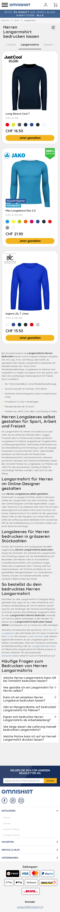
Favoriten (8, 841)
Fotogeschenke (11, 835)
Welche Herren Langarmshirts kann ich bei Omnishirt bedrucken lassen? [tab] (29, 679)
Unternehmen (10, 857)
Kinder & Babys (11, 829)
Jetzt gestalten (30, 138)
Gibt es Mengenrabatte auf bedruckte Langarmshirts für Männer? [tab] (29, 708)
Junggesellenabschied (43, 646)
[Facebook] (4, 800)
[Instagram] (13, 800)
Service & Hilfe (11, 849)
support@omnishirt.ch (30, 907)
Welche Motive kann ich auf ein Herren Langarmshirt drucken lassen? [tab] (29, 738)
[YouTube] (21, 800)
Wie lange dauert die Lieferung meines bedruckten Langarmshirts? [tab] (29, 728)
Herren (16, 20)
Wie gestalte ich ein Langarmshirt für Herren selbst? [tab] (28, 689)
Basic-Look (7, 636)
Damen (7, 823)
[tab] (30, 822)
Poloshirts (10, 44)
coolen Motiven (35, 636)
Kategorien (8, 810)
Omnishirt (5, 20)
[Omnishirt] (21, 5)
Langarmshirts (30, 44)
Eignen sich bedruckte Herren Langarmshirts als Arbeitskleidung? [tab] (27, 718)
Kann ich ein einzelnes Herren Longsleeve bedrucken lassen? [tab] (24, 698)
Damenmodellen (10, 655)
